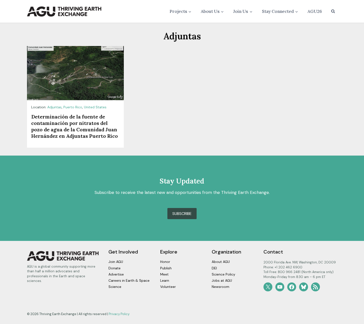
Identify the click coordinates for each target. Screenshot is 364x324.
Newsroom (220, 286)
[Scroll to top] (351, 319)
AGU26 (315, 11)
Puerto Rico (72, 107)
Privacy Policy (119, 314)
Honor (165, 261)
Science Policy (223, 274)
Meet (164, 274)
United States (95, 107)
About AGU (221, 261)
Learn (164, 280)
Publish (166, 268)
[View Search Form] (333, 11)
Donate (114, 268)
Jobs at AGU (222, 280)
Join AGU (115, 261)
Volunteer (168, 286)
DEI (214, 268)
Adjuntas (54, 107)
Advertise (116, 274)
